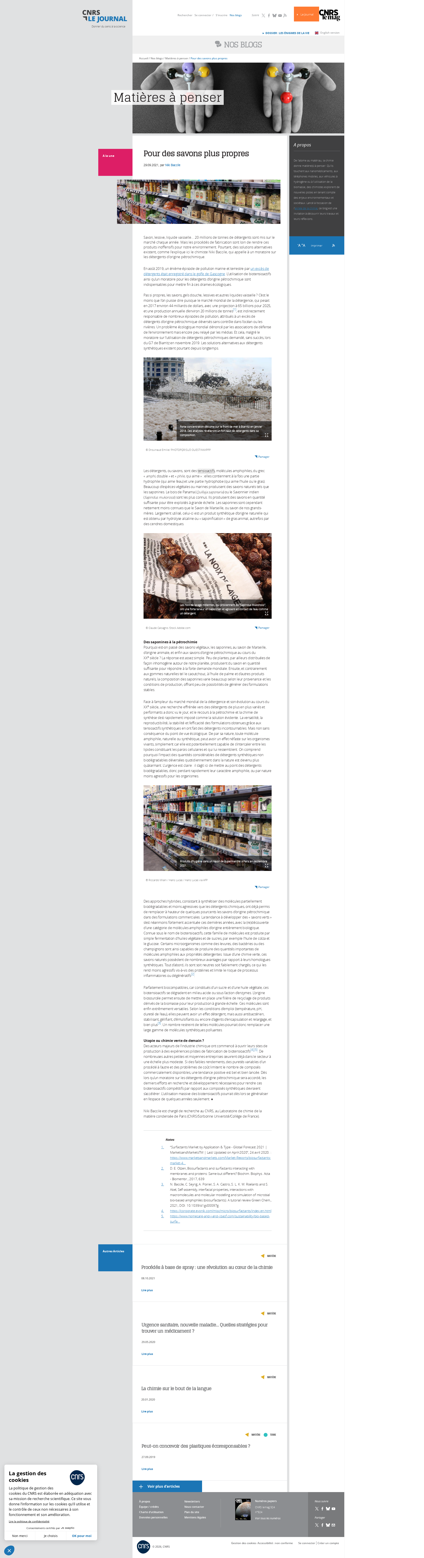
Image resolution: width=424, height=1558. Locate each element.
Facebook (269, 15)
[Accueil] (104, 16)
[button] (9, 1550)
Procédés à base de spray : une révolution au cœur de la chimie (207, 1267)
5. (162, 1216)
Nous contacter (194, 1507)
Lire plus (147, 1290)
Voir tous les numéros (267, 1518)
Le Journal (307, 14)
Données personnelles (153, 1517)
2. (162, 1168)
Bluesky (274, 15)
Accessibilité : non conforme (275, 1543)
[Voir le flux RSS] (332, 245)
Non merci (20, 1536)
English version (330, 33)
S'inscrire (221, 15)
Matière (271, 1256)
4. (162, 1210)
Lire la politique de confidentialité (29, 1521)
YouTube (280, 15)
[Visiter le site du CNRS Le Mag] (329, 16)
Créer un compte (328, 1543)
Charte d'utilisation (151, 1512)
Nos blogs (236, 15)
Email (333, 1525)
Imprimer (316, 245)
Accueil (143, 58)
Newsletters (192, 1501)
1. (162, 1147)
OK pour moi (81, 1536)
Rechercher (185, 15)
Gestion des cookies (243, 1543)
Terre (273, 1435)
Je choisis (51, 1536)
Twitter (263, 15)
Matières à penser (176, 58)
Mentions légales (195, 1517)
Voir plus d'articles (164, 1486)
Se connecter (203, 15)
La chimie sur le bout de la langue (176, 1388)
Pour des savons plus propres (209, 58)
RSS (284, 15)
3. (162, 1184)
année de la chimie (306, 208)
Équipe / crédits (149, 1507)
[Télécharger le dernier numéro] (243, 1509)
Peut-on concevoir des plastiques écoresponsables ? (196, 1446)
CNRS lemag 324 (265, 1507)
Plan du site (191, 1512)
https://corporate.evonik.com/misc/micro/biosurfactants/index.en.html (220, 1210)
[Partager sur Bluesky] (328, 1525)
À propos (144, 1501)
